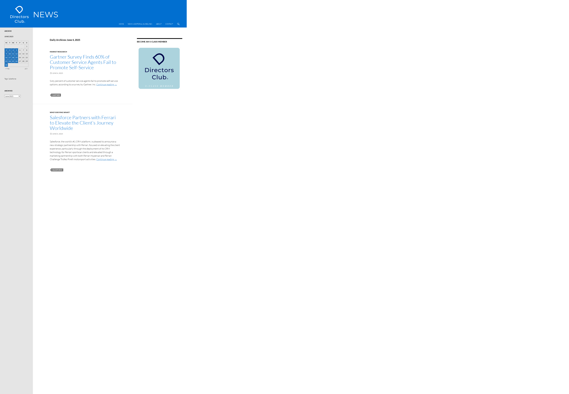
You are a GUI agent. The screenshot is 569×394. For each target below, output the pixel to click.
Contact (169, 24)
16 (6, 57)
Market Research (58, 52)
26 (16, 61)
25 (13, 61)
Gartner (56, 95)
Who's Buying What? (60, 112)
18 (13, 57)
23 (6, 61)
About (159, 24)
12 (16, 54)
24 (10, 61)
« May (7, 68)
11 (13, 54)
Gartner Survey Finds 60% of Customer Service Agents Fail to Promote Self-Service (83, 62)
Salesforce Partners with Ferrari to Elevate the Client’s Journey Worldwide (83, 122)
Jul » (26, 68)
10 (10, 54)
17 (10, 57)
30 (6, 65)
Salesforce (57, 170)
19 (16, 57)
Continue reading (106, 84)
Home (121, 24)
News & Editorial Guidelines (140, 24)
